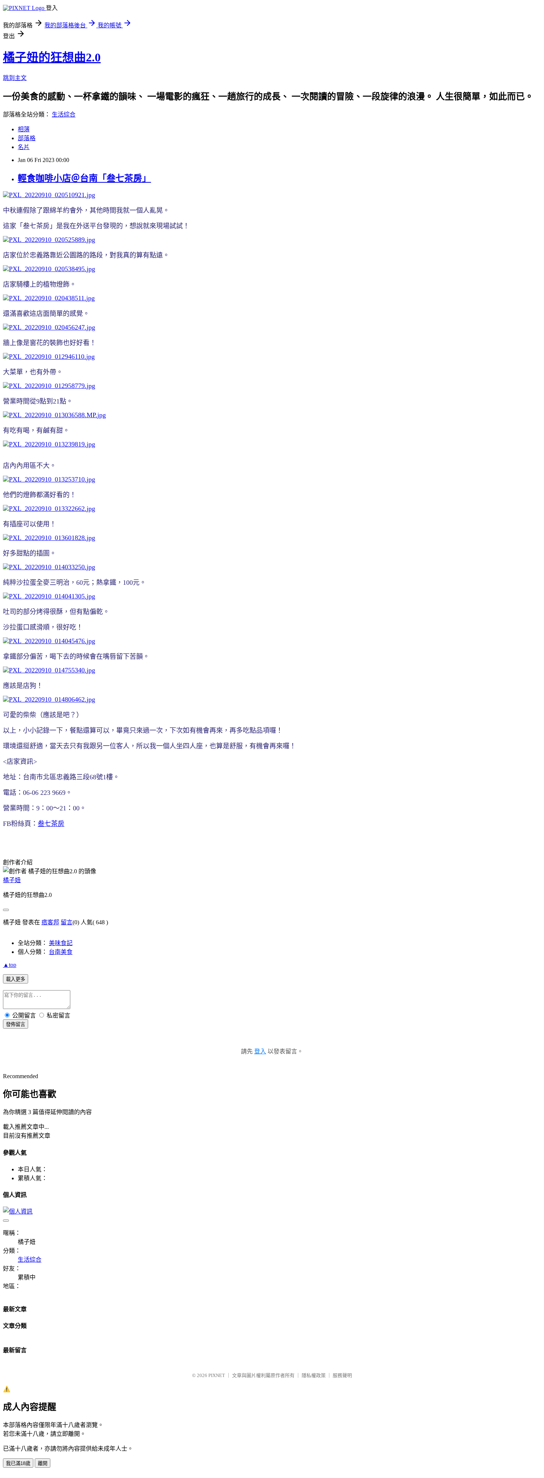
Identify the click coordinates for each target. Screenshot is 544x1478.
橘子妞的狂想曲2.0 (52, 57)
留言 (67, 922)
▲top (9, 965)
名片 (24, 147)
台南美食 (61, 952)
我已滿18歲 (18, 1463)
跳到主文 (15, 78)
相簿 (24, 129)
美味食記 (61, 943)
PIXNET (216, 1375)
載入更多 (15, 979)
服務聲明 (342, 1375)
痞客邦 (50, 922)
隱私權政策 (314, 1375)
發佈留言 (15, 1024)
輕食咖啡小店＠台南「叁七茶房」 (84, 178)
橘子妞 (12, 880)
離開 (42, 1463)
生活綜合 (63, 114)
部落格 (27, 138)
